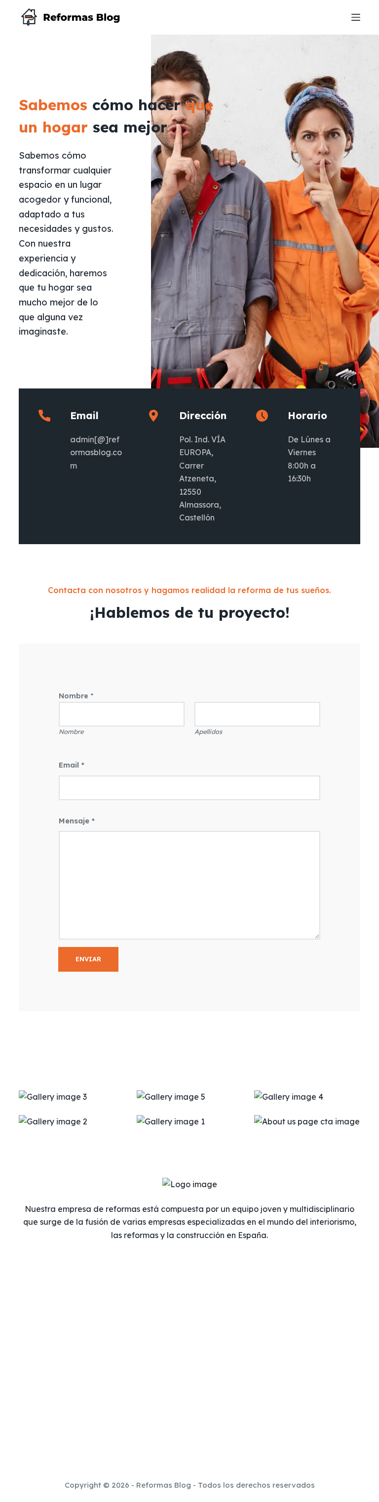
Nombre (71, 731)
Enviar (88, 959)
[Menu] (355, 17)
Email (71, 765)
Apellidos (208, 731)
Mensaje (77, 820)
